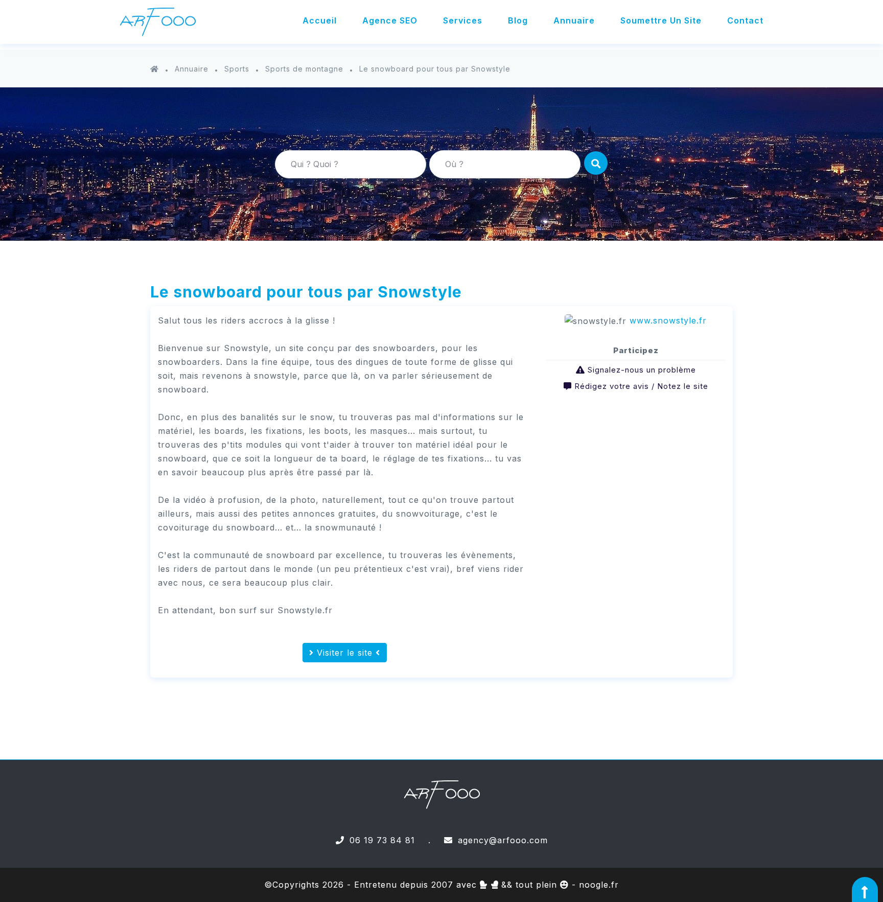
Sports (236, 68)
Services (462, 20)
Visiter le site (345, 652)
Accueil (320, 20)
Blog (518, 20)
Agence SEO (389, 20)
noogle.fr (599, 885)
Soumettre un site (661, 20)
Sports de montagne (304, 68)
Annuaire (574, 20)
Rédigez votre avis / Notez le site (641, 386)
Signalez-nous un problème (642, 370)
